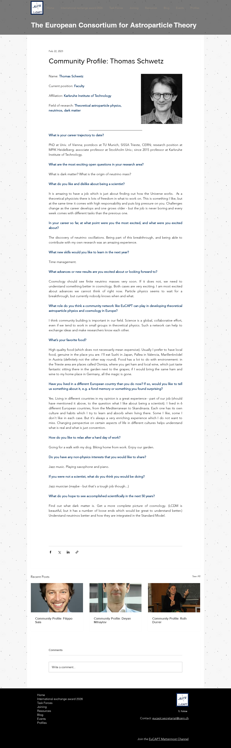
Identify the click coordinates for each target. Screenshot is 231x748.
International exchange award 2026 (49, 699)
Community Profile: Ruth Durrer (169, 620)
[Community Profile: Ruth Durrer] (174, 597)
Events (41, 719)
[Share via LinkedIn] (68, 552)
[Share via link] (77, 552)
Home (41, 695)
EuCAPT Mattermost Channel (169, 739)
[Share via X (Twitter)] (59, 552)
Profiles (42, 723)
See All (196, 576)
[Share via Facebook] (50, 552)
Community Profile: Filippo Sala (53, 620)
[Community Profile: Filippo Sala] (57, 597)
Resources (44, 711)
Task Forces (45, 703)
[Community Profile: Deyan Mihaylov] (116, 597)
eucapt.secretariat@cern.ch (170, 718)
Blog (40, 715)
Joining (42, 707)
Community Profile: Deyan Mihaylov (112, 620)
